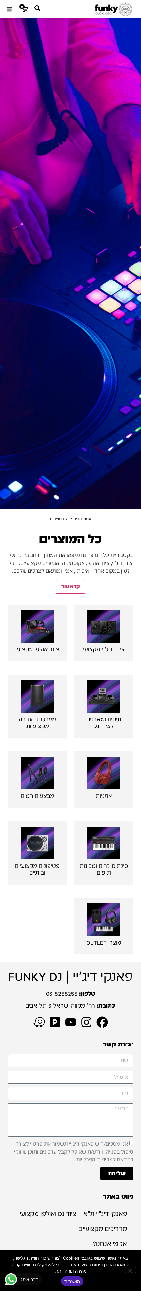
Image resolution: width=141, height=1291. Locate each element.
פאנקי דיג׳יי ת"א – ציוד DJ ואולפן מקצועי (73, 1213)
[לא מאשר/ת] (130, 1270)
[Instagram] (86, 1022)
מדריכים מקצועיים (102, 1228)
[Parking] (55, 1022)
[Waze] (39, 1022)
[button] (9, 9)
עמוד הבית (82, 519)
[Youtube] (70, 1022)
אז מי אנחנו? (110, 1243)
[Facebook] (102, 1022)
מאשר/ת (72, 1281)
